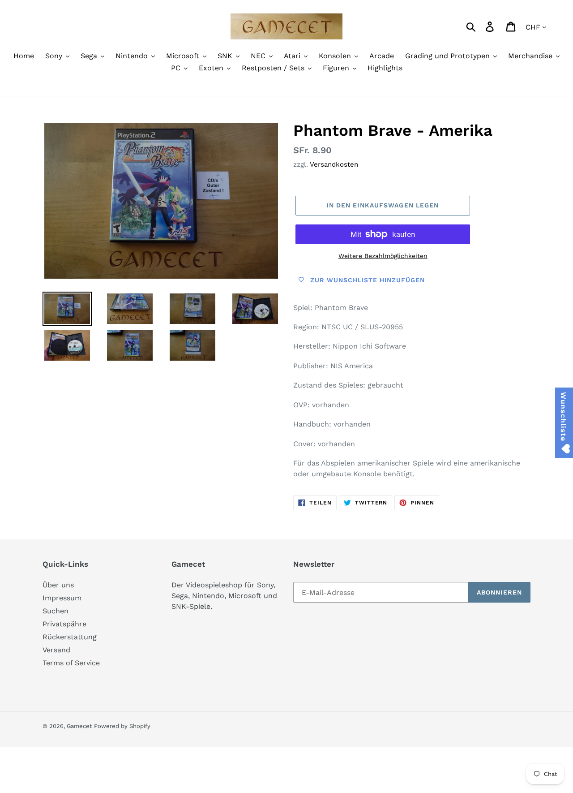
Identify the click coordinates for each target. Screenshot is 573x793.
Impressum (62, 598)
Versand (56, 650)
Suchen (55, 611)
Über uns (58, 585)
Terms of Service (71, 663)
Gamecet (79, 726)
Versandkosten (334, 164)
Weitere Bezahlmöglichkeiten (383, 255)
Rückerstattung (70, 637)
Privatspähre (64, 624)
